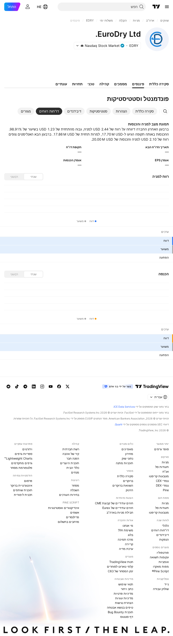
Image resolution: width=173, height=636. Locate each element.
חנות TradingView (121, 562)
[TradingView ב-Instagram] (42, 386)
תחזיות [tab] (77, 84)
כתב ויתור (127, 589)
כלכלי (165, 525)
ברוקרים (128, 481)
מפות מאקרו (161, 566)
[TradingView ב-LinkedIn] (34, 386)
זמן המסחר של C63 (120, 571)
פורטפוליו (163, 552)
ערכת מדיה (126, 549)
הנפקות (164, 539)
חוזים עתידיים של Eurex (117, 508)
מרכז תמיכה (125, 539)
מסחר (75, 485)
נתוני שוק (127, 458)
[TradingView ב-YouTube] (51, 386)
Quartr (118, 424)
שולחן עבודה (161, 589)
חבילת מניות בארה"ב (120, 512)
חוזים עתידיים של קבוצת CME (114, 503)
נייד (166, 584)
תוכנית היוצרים (69, 463)
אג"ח (165, 471)
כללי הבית (72, 467)
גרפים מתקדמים (21, 463)
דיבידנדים (162, 535)
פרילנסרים (72, 517)
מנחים (75, 472)
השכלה (74, 490)
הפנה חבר (72, 458)
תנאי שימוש (125, 584)
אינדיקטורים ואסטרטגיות (63, 508)
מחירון (129, 454)
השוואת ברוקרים (122, 485)
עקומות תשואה (159, 557)
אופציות (164, 562)
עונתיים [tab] (61, 84)
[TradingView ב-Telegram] (25, 386)
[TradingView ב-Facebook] (59, 386)
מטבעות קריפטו (159, 476)
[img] (82, 45)
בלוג (130, 535)
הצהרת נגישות (124, 603)
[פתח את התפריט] (167, 7)
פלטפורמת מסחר (21, 467)
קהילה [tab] (104, 84)
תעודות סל (162, 467)
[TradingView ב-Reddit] (8, 386)
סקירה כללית (125, 476)
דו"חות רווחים (160, 530)
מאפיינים (127, 449)
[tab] (144, 111)
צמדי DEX (162, 485)
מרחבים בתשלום (68, 521)
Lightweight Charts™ (18, 458)
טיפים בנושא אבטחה (120, 607)
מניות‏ (165, 462)
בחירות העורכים (69, 494)
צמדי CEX (162, 481)
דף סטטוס (126, 616)
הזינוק (129, 490)
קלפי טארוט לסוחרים (120, 566)
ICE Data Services (124, 406)
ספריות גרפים (23, 454)
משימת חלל (125, 530)
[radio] (33, 177)
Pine (166, 490)
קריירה (129, 544)
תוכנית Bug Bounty (120, 612)
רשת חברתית (70, 449)
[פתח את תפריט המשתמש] (27, 7)
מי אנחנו (128, 525)
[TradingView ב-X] (67, 386)
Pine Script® (160, 571)
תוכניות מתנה (124, 463)
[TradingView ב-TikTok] (17, 386)
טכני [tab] (91, 84)
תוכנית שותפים (22, 490)
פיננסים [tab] (138, 84)
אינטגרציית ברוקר (21, 485)
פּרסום (28, 481)
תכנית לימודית (23, 494)
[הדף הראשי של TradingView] (156, 7)
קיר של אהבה (70, 454)
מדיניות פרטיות (123, 593)
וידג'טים (27, 449)
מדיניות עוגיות (124, 598)
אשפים (74, 512)
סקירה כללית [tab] (159, 84)
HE (39, 7)
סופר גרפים (161, 449)
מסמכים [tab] (120, 84)
